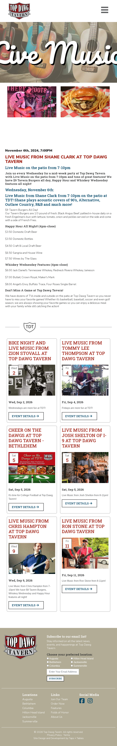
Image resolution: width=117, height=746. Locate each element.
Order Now (58, 703)
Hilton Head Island (33, 712)
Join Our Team (59, 699)
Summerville (29, 721)
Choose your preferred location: (69, 654)
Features (56, 708)
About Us (56, 717)
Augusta (27, 699)
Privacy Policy (54, 735)
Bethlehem (29, 703)
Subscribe (55, 678)
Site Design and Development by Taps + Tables (59, 738)
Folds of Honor (60, 712)
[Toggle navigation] (105, 10)
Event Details (24, 416)
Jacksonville (29, 717)
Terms (66, 735)
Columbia (27, 708)
